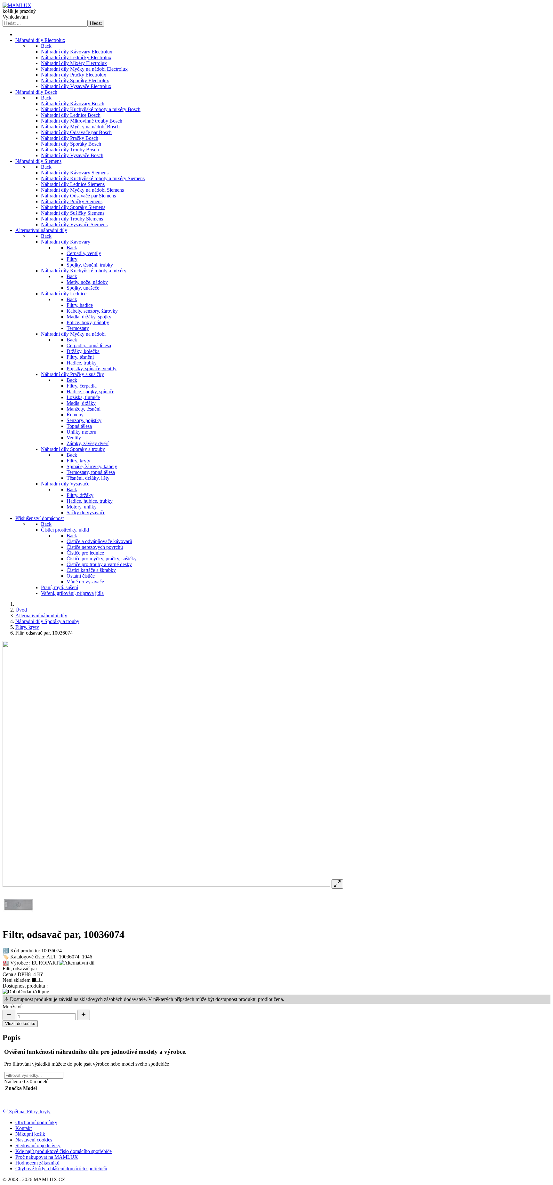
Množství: (13, 1006)
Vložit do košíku (20, 1023)
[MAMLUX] (17, 5)
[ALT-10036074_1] (19, 919)
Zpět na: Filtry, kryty (29, 1111)
